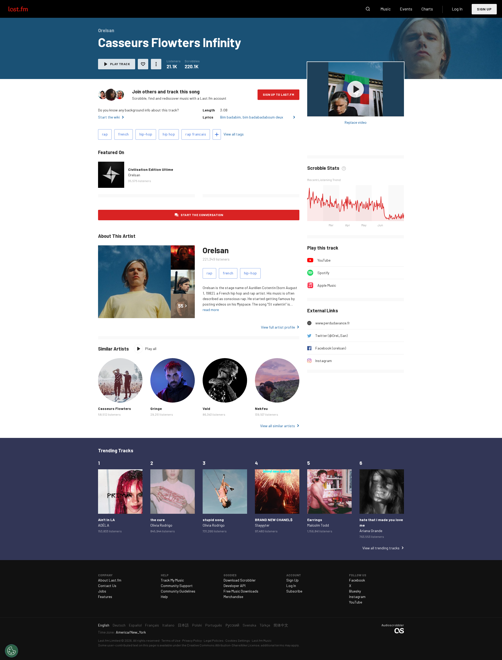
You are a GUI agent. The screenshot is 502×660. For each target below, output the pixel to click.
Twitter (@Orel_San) (331, 335)
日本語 (183, 625)
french (123, 134)
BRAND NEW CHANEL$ (274, 519)
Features (105, 596)
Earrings (314, 519)
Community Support (177, 585)
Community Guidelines (178, 591)
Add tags (217, 134)
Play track (120, 64)
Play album (355, 89)
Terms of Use (170, 640)
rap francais (195, 134)
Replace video (356, 122)
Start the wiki (109, 117)
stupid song (213, 519)
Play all (150, 348)
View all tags (234, 134)
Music (385, 8)
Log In (457, 8)
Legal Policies (214, 640)
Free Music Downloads (241, 591)
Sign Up (484, 9)
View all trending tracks (381, 548)
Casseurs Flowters (114, 408)
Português (213, 625)
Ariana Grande (371, 530)
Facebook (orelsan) (330, 348)
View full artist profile (278, 327)
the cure (157, 519)
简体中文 (280, 625)
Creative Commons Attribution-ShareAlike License (223, 645)
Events (406, 8)
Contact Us (107, 585)
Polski (197, 625)
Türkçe (265, 625)
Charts (427, 8)
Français (152, 625)
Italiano (168, 625)
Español (135, 625)
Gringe (156, 408)
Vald (206, 408)
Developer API (235, 585)
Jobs (102, 591)
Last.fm (24, 9)
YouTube (323, 260)
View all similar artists (277, 426)
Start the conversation (202, 215)
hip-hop (145, 134)
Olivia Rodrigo (161, 525)
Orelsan (134, 175)
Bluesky (355, 591)
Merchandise (233, 596)
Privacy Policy (192, 640)
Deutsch (119, 625)
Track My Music (172, 580)
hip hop (169, 134)
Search (368, 9)
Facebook (357, 580)
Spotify (323, 272)
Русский (232, 625)
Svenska (249, 625)
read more (211, 309)
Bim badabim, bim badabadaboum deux (251, 117)
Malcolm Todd (318, 525)
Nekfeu (261, 408)
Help (164, 596)
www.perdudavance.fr (332, 323)
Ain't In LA (106, 519)
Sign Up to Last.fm (278, 94)
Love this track (143, 64)
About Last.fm (109, 580)
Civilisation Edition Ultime (150, 169)
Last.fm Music (262, 640)
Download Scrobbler (240, 580)
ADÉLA (103, 525)
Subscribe (294, 591)
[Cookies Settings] (11, 650)
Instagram (323, 360)
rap (105, 134)
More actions (156, 64)
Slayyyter (262, 525)
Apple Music (326, 285)
